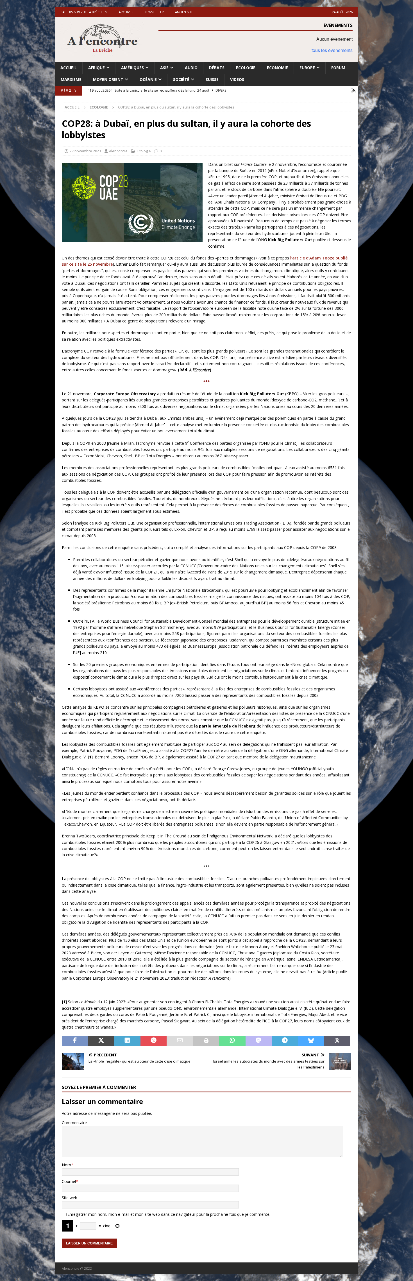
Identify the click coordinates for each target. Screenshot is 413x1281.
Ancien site (184, 12)
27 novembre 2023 (85, 150)
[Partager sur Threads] (337, 1041)
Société (181, 79)
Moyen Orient (108, 79)
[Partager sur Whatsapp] (232, 1041)
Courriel (69, 1181)
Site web (69, 1197)
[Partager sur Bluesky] (311, 1041)
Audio (191, 67)
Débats (216, 67)
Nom (66, 1164)
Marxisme (71, 79)
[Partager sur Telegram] (285, 1041)
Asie (164, 67)
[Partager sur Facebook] (75, 1041)
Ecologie (245, 67)
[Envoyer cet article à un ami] (180, 1041)
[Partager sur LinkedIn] (127, 1041)
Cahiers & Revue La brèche (81, 12)
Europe (307, 67)
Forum (338, 67)
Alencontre (118, 150)
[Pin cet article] (153, 1041)
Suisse (212, 79)
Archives (126, 12)
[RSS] (353, 91)
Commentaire (74, 1122)
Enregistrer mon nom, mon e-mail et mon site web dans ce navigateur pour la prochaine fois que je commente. (168, 1214)
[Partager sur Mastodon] (259, 1041)
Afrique (96, 67)
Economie (277, 67)
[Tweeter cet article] (101, 1041)
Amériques (132, 67)
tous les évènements (332, 50)
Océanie (148, 79)
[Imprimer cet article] (206, 1041)
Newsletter (154, 12)
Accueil (68, 67)
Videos (237, 79)
